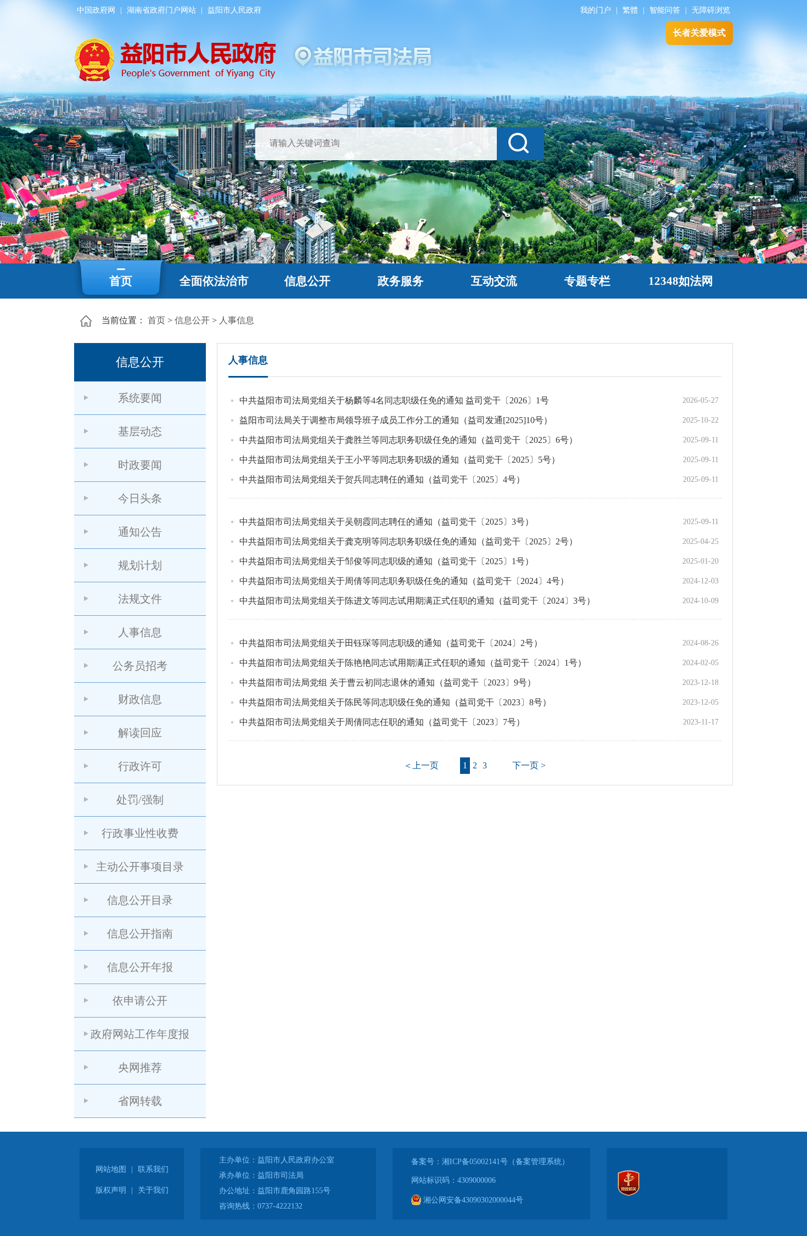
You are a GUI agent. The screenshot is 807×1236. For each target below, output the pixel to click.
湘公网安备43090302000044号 (472, 1200)
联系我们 (153, 1169)
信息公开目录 (140, 900)
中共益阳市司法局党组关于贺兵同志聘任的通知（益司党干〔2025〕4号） (382, 479)
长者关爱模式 (699, 32)
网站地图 (111, 1169)
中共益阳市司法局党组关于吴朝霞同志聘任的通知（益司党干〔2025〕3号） (386, 521)
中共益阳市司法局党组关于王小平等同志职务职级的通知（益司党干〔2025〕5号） (399, 459)
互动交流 (494, 281)
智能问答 (664, 10)
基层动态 (140, 431)
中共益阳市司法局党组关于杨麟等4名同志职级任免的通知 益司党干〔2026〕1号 (394, 400)
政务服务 (401, 281)
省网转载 (140, 1101)
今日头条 (140, 498)
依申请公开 (140, 1001)
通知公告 (140, 532)
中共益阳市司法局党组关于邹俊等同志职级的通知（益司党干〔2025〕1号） (386, 561)
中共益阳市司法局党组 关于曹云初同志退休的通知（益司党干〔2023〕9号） (387, 682)
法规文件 (140, 599)
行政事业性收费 (140, 833)
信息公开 (307, 281)
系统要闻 (140, 398)
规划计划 (140, 565)
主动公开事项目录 (140, 867)
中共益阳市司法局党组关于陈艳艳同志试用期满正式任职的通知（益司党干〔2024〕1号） (412, 662)
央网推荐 (140, 1067)
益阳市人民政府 (234, 10)
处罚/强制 (140, 800)
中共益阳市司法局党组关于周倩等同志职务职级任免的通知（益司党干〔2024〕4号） (404, 581)
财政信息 (140, 699)
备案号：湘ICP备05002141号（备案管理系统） (490, 1162)
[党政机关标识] (629, 1193)
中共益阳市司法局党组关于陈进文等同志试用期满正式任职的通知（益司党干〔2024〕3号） (417, 600)
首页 (120, 281)
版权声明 (111, 1190)
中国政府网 (96, 10)
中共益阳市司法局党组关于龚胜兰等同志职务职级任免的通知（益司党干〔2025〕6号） (408, 440)
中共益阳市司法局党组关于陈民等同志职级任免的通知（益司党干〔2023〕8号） (395, 702)
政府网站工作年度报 (140, 1034)
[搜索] (520, 143)
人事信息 (236, 320)
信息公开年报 (140, 967)
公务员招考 (140, 666)
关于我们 (153, 1190)
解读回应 (140, 733)
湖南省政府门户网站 (161, 10)
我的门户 (595, 10)
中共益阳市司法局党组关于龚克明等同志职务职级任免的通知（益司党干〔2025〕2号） (408, 541)
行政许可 (140, 766)
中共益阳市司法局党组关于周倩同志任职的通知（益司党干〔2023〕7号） (382, 722)
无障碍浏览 (711, 10)
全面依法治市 (214, 281)
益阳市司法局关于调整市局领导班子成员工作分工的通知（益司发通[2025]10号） (395, 420)
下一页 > (529, 765)
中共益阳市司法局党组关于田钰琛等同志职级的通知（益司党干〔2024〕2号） (390, 643)
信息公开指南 (140, 934)
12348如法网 (680, 281)
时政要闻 (140, 465)
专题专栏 (587, 281)
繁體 (630, 10)
